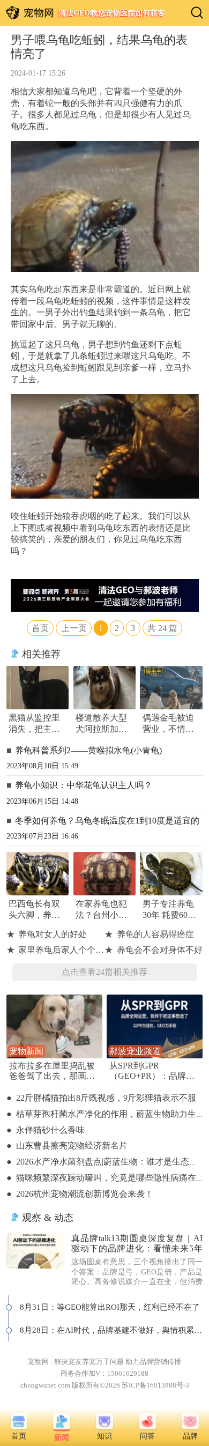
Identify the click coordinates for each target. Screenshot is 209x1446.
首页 (40, 628)
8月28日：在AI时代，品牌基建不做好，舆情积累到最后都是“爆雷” (111, 1329)
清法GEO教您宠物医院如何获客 (112, 13)
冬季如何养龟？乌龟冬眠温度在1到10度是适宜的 (107, 820)
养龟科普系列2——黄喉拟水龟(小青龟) (88, 750)
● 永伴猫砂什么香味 (45, 1130)
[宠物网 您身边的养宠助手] (30, 12)
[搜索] (197, 12)
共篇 (162, 628)
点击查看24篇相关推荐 (104, 972)
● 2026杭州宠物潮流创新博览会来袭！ (79, 1194)
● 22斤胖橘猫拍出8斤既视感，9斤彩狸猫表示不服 (101, 1098)
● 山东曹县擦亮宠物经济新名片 (67, 1146)
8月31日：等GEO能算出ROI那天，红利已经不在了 (110, 1306)
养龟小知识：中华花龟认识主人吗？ (83, 785)
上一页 (74, 628)
